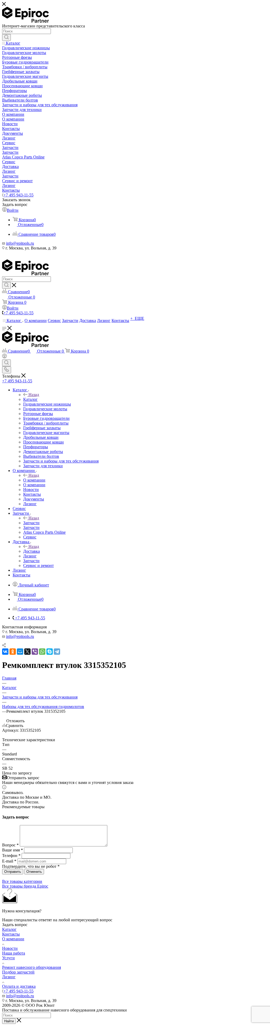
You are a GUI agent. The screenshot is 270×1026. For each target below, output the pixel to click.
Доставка (31, 551)
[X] (27, 651)
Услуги (8, 958)
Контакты (11, 934)
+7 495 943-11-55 (18, 195)
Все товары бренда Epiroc (25, 886)
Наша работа (13, 953)
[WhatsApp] (42, 651)
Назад (33, 394)
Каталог (30, 399)
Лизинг (9, 977)
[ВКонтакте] (5, 651)
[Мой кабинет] (4, 357)
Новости (10, 948)
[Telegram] (57, 651)
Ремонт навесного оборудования (31, 967)
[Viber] (35, 651)
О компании (34, 480)
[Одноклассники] (12, 651)
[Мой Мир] (20, 651)
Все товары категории (22, 881)
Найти (9, 1021)
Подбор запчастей (18, 972)
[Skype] (49, 651)
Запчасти (31, 523)
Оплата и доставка (19, 986)
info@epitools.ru (20, 243)
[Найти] (6, 37)
